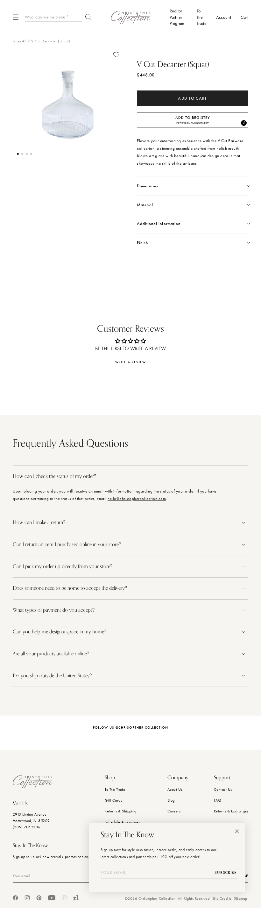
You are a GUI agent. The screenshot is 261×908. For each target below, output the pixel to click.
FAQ (217, 800)
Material (145, 204)
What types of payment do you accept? (54, 610)
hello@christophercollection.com (137, 498)
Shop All (20, 41)
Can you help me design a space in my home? (60, 632)
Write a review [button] (130, 362)
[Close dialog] (237, 831)
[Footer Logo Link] (33, 781)
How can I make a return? (39, 522)
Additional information (158, 223)
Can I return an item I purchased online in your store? (67, 544)
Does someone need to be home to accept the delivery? (70, 588)
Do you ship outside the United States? (53, 676)
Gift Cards (113, 800)
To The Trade (115, 789)
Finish (142, 242)
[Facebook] (15, 897)
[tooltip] (244, 123)
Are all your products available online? (51, 654)
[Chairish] (64, 897)
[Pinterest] (39, 897)
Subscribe (226, 872)
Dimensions (147, 186)
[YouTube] (51, 897)
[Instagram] (27, 897)
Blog (171, 800)
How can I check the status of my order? (54, 476)
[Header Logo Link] (131, 17)
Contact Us (223, 789)
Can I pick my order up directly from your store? (62, 566)
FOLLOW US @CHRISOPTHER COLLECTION (130, 727)
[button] (18, 154)
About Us (174, 789)
